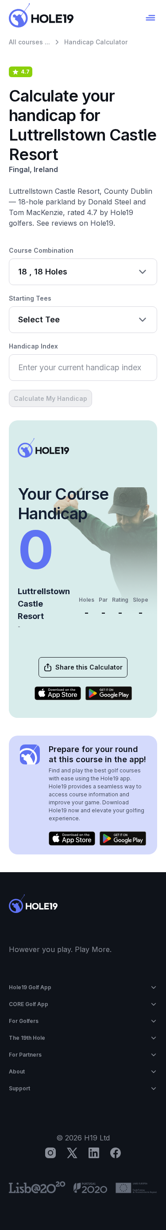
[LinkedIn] (94, 1153)
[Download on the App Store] (58, 693)
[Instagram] (50, 1153)
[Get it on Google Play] (108, 693)
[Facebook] (115, 1153)
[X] (72, 1153)
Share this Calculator (89, 667)
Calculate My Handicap (50, 398)
